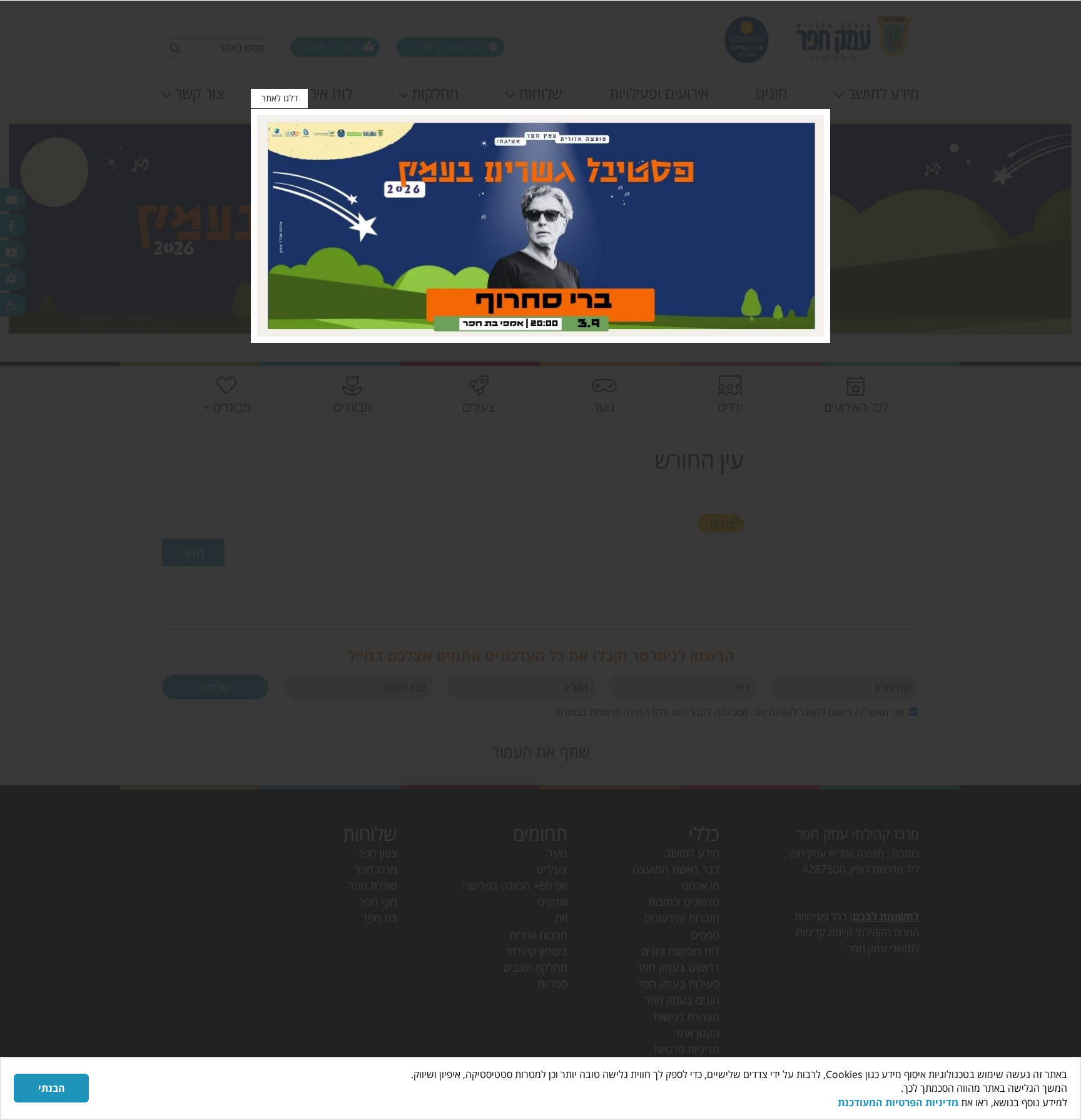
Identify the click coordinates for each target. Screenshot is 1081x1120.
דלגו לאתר (279, 98)
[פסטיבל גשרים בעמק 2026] (540, 226)
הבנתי (51, 1088)
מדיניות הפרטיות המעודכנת (898, 1102)
